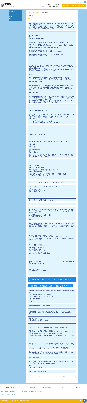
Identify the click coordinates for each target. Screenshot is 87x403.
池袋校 (73, 2)
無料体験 (64, 387)
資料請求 (33, 387)
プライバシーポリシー (22, 391)
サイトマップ (33, 391)
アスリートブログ (36, 12)
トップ (9, 397)
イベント (49, 6)
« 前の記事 (40, 376)
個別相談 (79, 387)
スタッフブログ (57, 4)
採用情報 (40, 391)
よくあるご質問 (57, 6)
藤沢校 (81, 2)
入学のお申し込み (48, 387)
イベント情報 (5, 391)
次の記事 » (64, 376)
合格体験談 (49, 4)
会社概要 (13, 391)
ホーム (43, 6)
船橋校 (77, 2)
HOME (28, 12)
